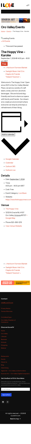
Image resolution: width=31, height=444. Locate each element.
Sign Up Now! (6, 395)
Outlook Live (10, 170)
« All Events (5, 41)
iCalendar (9, 163)
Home (3, 331)
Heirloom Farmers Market (16, 68)
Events (3, 359)
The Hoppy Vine (12, 209)
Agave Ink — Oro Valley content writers (13, 371)
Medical (3, 348)
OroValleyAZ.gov (6, 317)
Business (4, 339)
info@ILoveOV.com (7, 303)
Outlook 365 (10, 166)
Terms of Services (6, 311)
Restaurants (5, 356)
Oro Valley (4, 333)
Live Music (23, 193)
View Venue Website (14, 226)
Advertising (4, 368)
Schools (3, 342)
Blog (2, 365)
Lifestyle (3, 336)
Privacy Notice (5, 308)
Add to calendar (8, 134)
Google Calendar (12, 159)
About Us (4, 362)
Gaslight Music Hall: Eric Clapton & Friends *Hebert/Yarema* (15, 74)
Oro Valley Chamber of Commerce (8, 321)
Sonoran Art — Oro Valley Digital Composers (15, 373)
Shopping (4, 345)
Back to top (14, 419)
